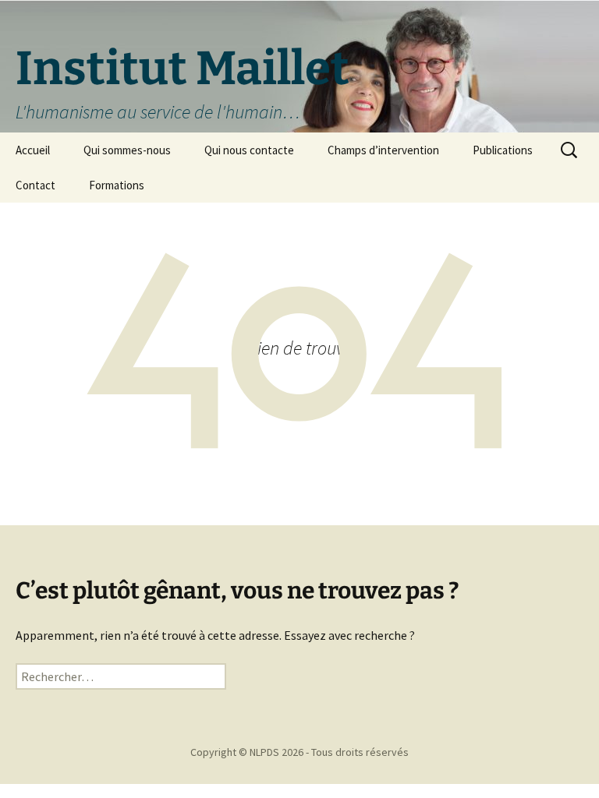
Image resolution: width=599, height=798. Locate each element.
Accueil (33, 150)
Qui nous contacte (249, 150)
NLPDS (264, 752)
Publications (503, 150)
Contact (35, 185)
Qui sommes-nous (127, 150)
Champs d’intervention (383, 150)
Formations (116, 185)
